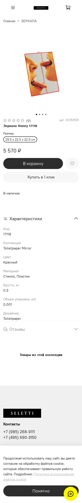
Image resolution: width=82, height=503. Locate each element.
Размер (8, 133)
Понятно (41, 491)
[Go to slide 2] (39, 114)
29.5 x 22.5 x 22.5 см (20, 140)
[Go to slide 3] (42, 114)
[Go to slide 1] (36, 114)
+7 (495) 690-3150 (20, 437)
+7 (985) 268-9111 (19, 431)
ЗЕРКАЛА (29, 21)
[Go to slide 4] (45, 114)
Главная (9, 21)
